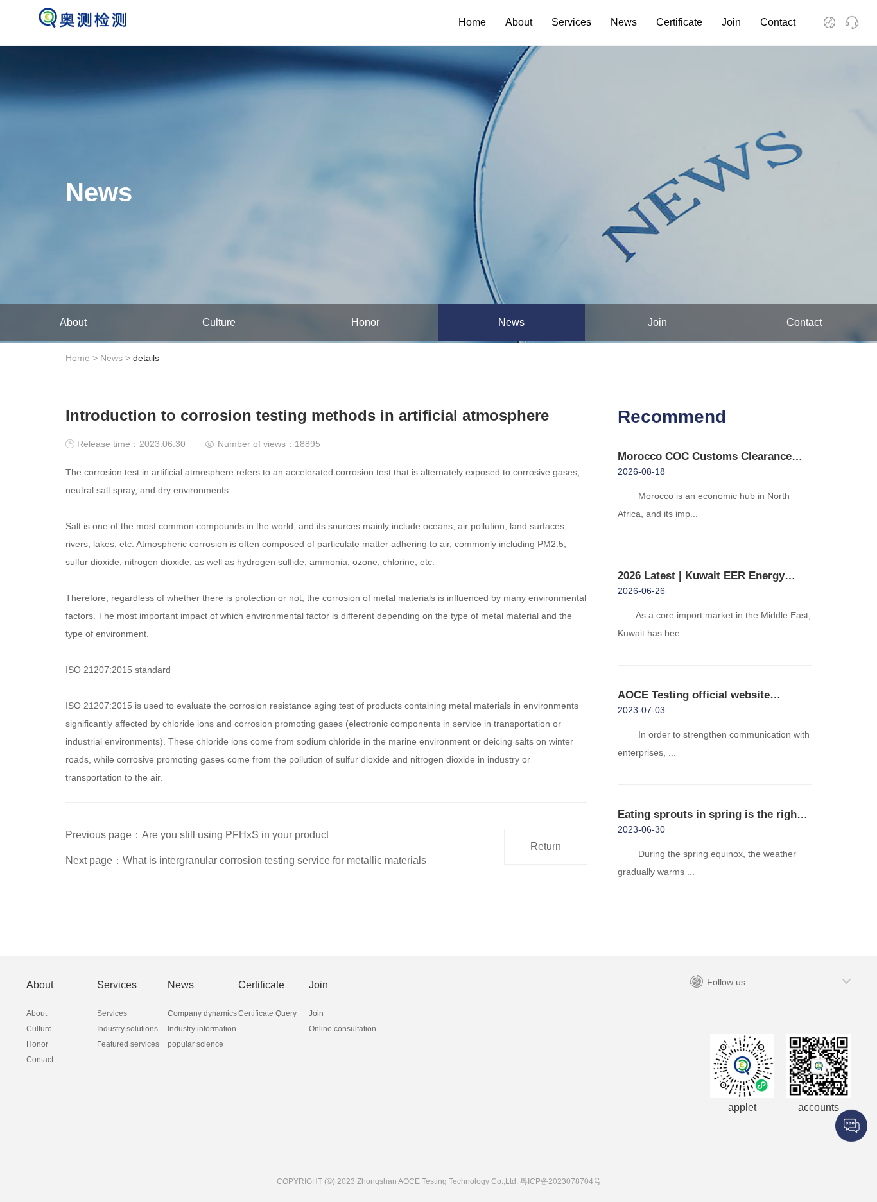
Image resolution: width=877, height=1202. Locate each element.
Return (545, 846)
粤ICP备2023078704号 (559, 1181)
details (146, 358)
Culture (219, 322)
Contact (777, 22)
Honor (365, 322)
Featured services (128, 1044)
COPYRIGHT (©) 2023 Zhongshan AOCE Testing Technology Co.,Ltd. (397, 1181)
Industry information (202, 1028)
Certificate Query (267, 1013)
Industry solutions (127, 1028)
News (624, 22)
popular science (195, 1044)
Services (571, 22)
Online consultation (342, 1028)
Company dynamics (202, 1013)
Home (472, 22)
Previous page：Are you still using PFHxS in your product (197, 834)
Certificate (679, 22)
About (518, 22)
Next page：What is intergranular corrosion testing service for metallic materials (245, 860)
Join (731, 22)
